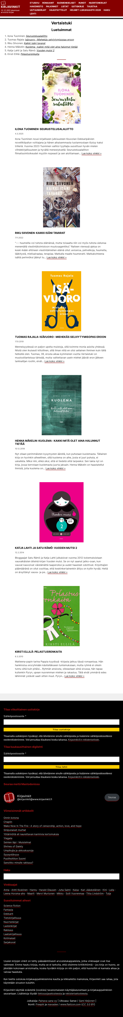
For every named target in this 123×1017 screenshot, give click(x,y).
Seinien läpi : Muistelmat (17, 842)
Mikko (60, 893)
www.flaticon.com (70, 1004)
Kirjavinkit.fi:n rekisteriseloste (83, 739)
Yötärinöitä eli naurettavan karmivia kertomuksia (31, 834)
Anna (6, 889)
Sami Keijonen (87, 1000)
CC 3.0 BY (88, 1004)
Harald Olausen (47, 889)
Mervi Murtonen (46, 893)
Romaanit (48, 3)
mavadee (53, 1004)
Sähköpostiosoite (15, 716)
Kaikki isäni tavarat (34, 43)
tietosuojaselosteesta (50, 993)
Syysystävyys (11, 854)
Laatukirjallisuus (13, 934)
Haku (107, 10)
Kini (105, 889)
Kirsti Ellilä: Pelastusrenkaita (38, 651)
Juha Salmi (64, 889)
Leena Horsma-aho (14, 893)
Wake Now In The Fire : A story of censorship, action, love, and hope (42, 825)
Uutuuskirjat (38, 10)
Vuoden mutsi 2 (45, 50)
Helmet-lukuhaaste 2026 (85, 10)
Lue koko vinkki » (92, 153)
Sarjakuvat (10, 942)
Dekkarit (8, 913)
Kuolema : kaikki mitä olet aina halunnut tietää (52, 46)
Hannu (33, 889)
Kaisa (76, 889)
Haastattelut (58, 10)
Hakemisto (36, 6)
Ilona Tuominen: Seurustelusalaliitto (44, 129)
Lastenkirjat (10, 925)
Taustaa (92, 6)
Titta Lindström (95, 893)
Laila (111, 889)
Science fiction (12, 905)
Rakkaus (8, 930)
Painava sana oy (48, 1000)
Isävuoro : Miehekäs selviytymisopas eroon (49, 39)
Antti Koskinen (19, 889)
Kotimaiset (9, 938)
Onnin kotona (11, 817)
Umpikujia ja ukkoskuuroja (18, 850)
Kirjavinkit (10, 7)
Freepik (40, 1004)
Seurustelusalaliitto (36, 35)
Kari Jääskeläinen (90, 889)
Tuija (108, 893)
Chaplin (8, 821)
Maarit (30, 893)
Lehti (33, 13)
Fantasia (8, 909)
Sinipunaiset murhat (15, 829)
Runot (82, 3)
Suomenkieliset (66, 3)
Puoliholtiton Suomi (15, 858)
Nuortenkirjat (98, 3)
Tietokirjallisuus (12, 917)
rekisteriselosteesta (76, 993)
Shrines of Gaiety (13, 846)
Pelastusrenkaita (30, 54)
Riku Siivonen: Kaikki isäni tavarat (40, 232)
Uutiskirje (78, 6)
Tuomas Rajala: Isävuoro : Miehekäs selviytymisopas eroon (60, 336)
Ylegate (8, 838)
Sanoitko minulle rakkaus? (18, 862)
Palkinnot (52, 6)
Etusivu (34, 3)
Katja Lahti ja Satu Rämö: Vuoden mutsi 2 (46, 547)
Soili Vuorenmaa (75, 893)
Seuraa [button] (112, 797)
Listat (65, 6)
